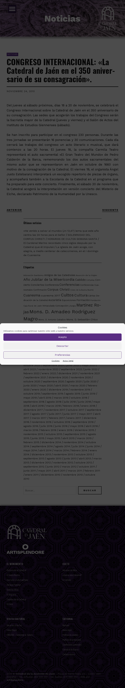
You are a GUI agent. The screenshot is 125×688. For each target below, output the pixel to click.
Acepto (62, 337)
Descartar (62, 346)
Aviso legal (68, 360)
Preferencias (62, 354)
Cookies (56, 360)
